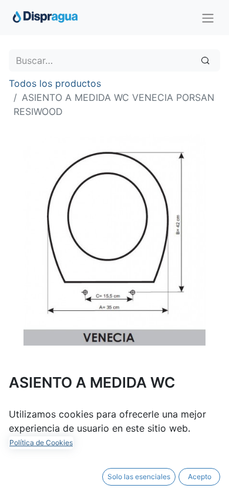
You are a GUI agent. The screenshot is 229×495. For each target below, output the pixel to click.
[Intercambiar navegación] (208, 17)
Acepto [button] (199, 476)
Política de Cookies (41, 442)
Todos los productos (55, 83)
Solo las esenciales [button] (138, 476)
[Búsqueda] (205, 60)
